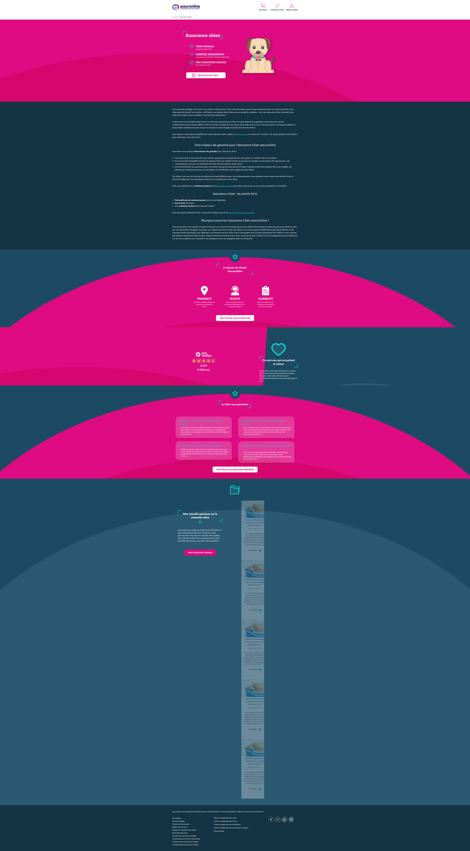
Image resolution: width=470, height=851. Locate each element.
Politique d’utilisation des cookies (184, 830)
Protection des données (180, 824)
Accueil (174, 17)
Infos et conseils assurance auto (225, 818)
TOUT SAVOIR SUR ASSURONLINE (235, 318)
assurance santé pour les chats (241, 212)
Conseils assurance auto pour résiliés (185, 844)
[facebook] (271, 819)
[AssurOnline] (186, 7)
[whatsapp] (284, 819)
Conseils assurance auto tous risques (185, 841)
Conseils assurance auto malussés (184, 836)
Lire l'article (253, 550)
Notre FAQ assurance (180, 833)
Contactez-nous (277, 9)
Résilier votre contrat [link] (179, 827)
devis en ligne (242, 134)
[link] (292, 7)
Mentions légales (178, 821)
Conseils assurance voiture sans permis (186, 839)
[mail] (278, 819)
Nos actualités (219, 831)
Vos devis (263, 9)
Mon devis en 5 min (208, 75)
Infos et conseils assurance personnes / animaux (231, 828)
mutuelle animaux (225, 185)
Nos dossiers (176, 818)
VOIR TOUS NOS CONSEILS (200, 552)
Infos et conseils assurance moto (225, 821)
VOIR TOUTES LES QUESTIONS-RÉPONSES (235, 469)
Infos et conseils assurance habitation (227, 824)
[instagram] (291, 819)
